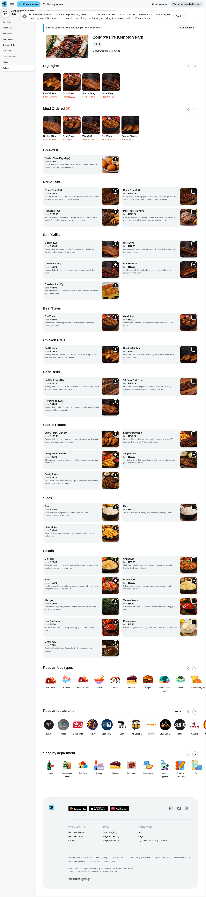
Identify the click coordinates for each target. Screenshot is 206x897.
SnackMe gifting (110, 832)
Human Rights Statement (141, 857)
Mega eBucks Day (111, 836)
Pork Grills (7, 51)
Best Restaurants (181, 857)
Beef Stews (7, 39)
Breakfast (7, 22)
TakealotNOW (94, 862)
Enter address (30, 4)
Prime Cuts (7, 28)
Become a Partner (76, 832)
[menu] (12, 4)
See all (178, 711)
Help (140, 832)
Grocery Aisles (110, 862)
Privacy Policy (142, 18)
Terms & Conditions (119, 857)
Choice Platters (9, 56)
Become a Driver (75, 836)
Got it (178, 16)
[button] (18, 13)
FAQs (140, 836)
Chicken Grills (9, 45)
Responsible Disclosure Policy (80, 857)
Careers (71, 840)
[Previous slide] (188, 67)
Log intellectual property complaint (152, 840)
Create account (159, 4)
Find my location (55, 4)
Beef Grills (7, 33)
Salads (6, 68)
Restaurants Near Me (76, 862)
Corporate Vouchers (112, 840)
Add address (187, 27)
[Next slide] (195, 67)
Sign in (186, 4)
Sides (5, 62)
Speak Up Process (162, 857)
